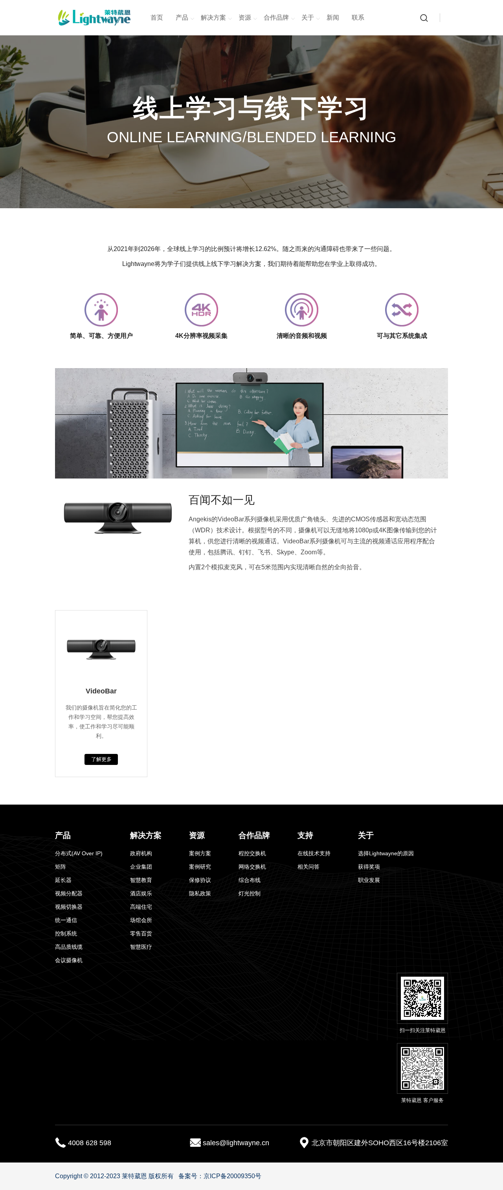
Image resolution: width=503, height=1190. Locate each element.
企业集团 (141, 867)
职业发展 (369, 880)
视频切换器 (69, 907)
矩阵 (60, 867)
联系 (358, 17)
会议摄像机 (69, 960)
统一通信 (66, 920)
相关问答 (308, 867)
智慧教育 (141, 880)
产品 (182, 17)
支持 (305, 835)
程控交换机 (252, 853)
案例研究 (200, 867)
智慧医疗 (141, 947)
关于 (307, 17)
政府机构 (141, 853)
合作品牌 (276, 17)
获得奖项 (369, 867)
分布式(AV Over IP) (79, 853)
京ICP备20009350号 (232, 1176)
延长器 (63, 880)
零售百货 (141, 933)
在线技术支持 (313, 853)
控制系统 (66, 933)
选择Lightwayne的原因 (386, 853)
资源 (245, 17)
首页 (157, 17)
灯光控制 (250, 893)
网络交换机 (252, 867)
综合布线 (250, 880)
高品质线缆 (69, 947)
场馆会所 (141, 920)
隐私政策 (200, 893)
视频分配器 (69, 893)
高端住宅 (141, 907)
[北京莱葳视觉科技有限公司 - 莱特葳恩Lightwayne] (94, 18)
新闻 (333, 17)
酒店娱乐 (141, 893)
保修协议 (200, 880)
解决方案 (213, 17)
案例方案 (200, 853)
